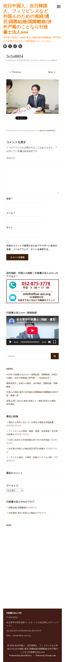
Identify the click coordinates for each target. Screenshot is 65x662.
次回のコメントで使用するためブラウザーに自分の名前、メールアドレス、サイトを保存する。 (31, 247)
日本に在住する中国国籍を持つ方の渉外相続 (29, 440)
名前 (9, 198)
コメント (10, 157)
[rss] (20, 46)
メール (10, 213)
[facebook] (5, 46)
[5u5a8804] (32, 113)
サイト (9, 227)
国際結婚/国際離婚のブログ (21, 507)
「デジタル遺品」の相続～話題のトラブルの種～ (31, 457)
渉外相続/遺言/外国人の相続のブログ (26, 513)
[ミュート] (49, 342)
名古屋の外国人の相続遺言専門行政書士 (27, 448)
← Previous (15, 72)
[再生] (10, 342)
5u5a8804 (52, 60)
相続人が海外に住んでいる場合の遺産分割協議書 (31, 422)
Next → (52, 72)
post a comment (47, 130)
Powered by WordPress (20, 655)
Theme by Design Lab (45, 655)
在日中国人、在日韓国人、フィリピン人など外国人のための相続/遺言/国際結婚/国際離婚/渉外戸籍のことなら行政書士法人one (27, 19)
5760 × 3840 (38, 60)
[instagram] (15, 46)
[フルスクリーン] (54, 342)
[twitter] (10, 46)
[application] (32, 330)
